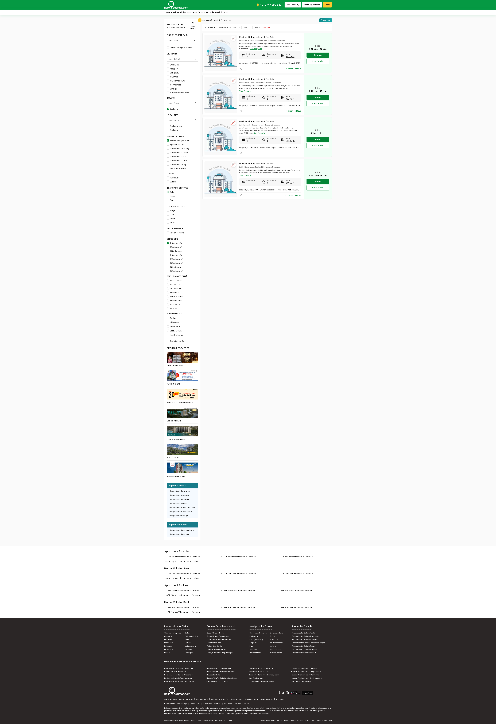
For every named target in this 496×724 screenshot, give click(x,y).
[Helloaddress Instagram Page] (287, 693)
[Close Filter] (200, 20)
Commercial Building (179, 148)
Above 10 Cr (175, 292)
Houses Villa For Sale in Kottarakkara (222, 678)
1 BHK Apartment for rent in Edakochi (239, 590)
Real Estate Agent (256, 678)
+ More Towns (276, 652)
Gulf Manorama (251, 699)
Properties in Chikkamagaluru (182, 507)
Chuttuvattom (236, 699)
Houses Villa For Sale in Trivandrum (178, 668)
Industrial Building (178, 168)
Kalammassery (276, 642)
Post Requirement (312, 4)
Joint (172, 214)
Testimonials (195, 704)
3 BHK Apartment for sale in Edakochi (296, 556)
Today (173, 318)
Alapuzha (168, 636)
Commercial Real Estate (301, 681)
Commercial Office (179, 152)
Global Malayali (267, 699)
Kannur (167, 652)
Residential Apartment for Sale (256, 37)
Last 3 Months (176, 331)
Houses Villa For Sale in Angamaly (178, 675)
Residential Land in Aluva (259, 671)
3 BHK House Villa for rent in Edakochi (296, 607)
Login (327, 4)
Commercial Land (178, 156)
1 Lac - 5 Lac (175, 304)
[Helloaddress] (176, 5)
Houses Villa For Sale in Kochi (219, 668)
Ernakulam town (276, 633)
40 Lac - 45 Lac (177, 280)
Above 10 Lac (176, 300)
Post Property (292, 4)
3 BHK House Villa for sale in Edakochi (296, 573)
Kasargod (189, 652)
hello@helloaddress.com (259, 713)
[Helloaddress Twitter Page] (283, 693)
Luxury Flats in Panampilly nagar (220, 652)
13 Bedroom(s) (176, 263)
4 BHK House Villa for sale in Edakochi (183, 578)
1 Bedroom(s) (176, 247)
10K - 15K (173, 308)
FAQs (330, 720)
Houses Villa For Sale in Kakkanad (221, 671)
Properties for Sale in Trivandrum (306, 636)
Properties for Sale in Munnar (304, 652)
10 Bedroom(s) (176, 251)
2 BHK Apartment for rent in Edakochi (183, 590)
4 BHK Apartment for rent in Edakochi (183, 595)
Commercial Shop (178, 164)
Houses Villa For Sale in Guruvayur (305, 675)
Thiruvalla (254, 649)
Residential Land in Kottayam (261, 668)
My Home (228, 704)
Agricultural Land (177, 144)
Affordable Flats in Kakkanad (219, 639)
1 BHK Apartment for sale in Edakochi (239, 556)
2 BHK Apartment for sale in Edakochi (183, 556)
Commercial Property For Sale (261, 681)
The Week (280, 699)
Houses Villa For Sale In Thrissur (304, 668)
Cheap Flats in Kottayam (217, 649)
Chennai (174, 77)
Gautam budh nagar (179, 93)
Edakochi (174, 109)
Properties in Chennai (179, 503)
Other (172, 218)
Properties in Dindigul (179, 515)
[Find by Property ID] (195, 40)
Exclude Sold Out (177, 341)
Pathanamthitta (191, 636)
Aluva (272, 636)
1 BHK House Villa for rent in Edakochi (239, 607)
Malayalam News (186, 699)
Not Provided (175, 288)
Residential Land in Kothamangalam (264, 675)
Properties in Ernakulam (180, 491)
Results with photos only (181, 47)
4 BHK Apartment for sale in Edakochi (183, 561)
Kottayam (168, 639)
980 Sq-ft (290, 56)
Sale (172, 192)
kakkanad (274, 639)
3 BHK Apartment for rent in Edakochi (296, 590)
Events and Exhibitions (212, 704)
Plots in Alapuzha (214, 642)
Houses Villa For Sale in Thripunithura (306, 671)
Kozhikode (168, 649)
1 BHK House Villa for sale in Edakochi (239, 573)
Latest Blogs (182, 704)
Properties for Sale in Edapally (304, 646)
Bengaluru (174, 73)
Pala (251, 646)
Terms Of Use (321, 720)
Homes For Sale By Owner (175, 671)
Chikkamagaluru (177, 81)
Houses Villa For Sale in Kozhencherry (306, 678)
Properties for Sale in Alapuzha (305, 649)
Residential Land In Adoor (217, 681)
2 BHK (255, 27)
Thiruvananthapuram (173, 633)
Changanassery (256, 639)
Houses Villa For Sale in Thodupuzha (179, 681)
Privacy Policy (310, 720)
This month (175, 326)
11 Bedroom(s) (176, 255)
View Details (317, 61)
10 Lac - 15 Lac (176, 296)
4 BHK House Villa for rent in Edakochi (183, 612)
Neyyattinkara (255, 652)
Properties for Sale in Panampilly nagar (308, 642)
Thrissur (188, 642)
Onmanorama (202, 699)
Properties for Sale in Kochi (303, 633)
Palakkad (168, 646)
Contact (318, 55)
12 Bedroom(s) (176, 259)
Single (172, 210)
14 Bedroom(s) (176, 267)
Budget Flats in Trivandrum (218, 636)
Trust (172, 222)
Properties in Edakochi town (182, 530)
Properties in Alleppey (179, 495)
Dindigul (173, 89)
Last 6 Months (176, 335)
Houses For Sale (213, 675)
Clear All (266, 27)
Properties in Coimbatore (181, 511)
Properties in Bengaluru (180, 499)
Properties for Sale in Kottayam (305, 639)
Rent (172, 200)
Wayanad (189, 649)
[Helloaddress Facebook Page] (279, 693)
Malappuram (190, 646)
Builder (173, 182)
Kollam (188, 633)
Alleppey (174, 69)
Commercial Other (178, 160)
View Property (256, 49)
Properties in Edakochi (179, 534)
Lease (172, 196)
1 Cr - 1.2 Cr (175, 284)
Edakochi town (176, 126)
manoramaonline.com (224, 720)
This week (174, 322)
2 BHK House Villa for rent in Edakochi (183, 607)
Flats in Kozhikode (214, 646)
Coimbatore (175, 85)
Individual (174, 178)
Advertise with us (242, 704)
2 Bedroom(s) (176, 243)
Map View (326, 20)
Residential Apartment (180, 140)
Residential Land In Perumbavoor (178, 678)
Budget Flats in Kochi (215, 633)
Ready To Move (177, 233)
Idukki (187, 639)
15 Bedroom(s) (176, 271)
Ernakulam (175, 65)
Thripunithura (275, 649)
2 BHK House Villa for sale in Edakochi (183, 573)
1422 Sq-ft (290, 141)
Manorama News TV (219, 699)
